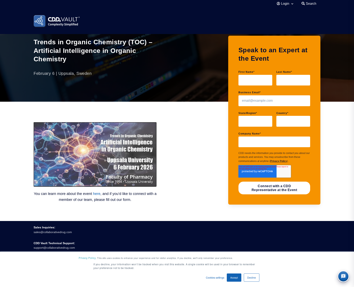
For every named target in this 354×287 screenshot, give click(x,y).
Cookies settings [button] (215, 277)
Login (285, 3)
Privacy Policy (278, 161)
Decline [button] (251, 277)
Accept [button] (234, 277)
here (96, 194)
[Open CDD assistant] (343, 276)
